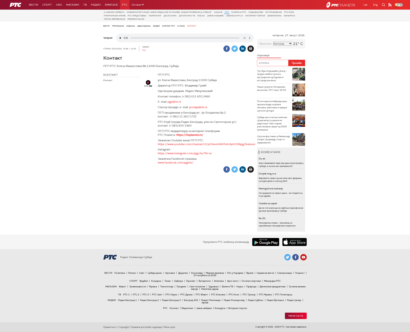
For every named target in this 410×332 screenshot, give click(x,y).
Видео (156, 26)
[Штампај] (250, 48)
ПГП (227, 12)
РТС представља (137, 15)
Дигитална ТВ (187, 15)
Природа (251, 286)
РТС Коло (234, 294)
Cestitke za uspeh (268, 203)
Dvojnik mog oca (267, 173)
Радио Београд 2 (149, 300)
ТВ (85, 4)
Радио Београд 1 (127, 300)
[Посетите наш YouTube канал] (303, 257)
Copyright (124, 327)
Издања (130, 26)
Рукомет (190, 280)
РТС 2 (136, 294)
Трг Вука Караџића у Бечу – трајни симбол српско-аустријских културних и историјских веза (272, 76)
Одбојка (178, 280)
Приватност (110, 327)
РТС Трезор (249, 294)
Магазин (72, 4)
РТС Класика (218, 294)
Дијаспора (170, 15)
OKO (59, 4)
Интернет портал (255, 15)
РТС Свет (157, 294)
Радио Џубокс (255, 300)
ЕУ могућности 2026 (205, 275)
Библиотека (275, 15)
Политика (119, 272)
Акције (218, 12)
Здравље (213, 286)
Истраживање (273, 12)
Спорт (47, 4)
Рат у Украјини (235, 272)
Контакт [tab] (110, 75)
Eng (375, 4)
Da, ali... (262, 158)
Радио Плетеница (211, 300)
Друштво (183, 272)
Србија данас (155, 272)
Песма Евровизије (114, 19)
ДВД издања (144, 26)
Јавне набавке (215, 15)
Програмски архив (114, 15)
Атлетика (219, 280)
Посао (201, 15)
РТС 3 (145, 294)
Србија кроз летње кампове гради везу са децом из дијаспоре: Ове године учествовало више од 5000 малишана (272, 123)
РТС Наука (171, 294)
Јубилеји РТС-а (234, 15)
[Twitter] (234, 48)
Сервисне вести (265, 272)
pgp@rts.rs (174, 101)
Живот (122, 286)
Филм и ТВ (227, 286)
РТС (124, 4)
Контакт (191, 26)
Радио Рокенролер (234, 300)
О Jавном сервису (114, 12)
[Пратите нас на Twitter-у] (287, 257)
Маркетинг (155, 15)
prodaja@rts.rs (198, 107)
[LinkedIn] (242, 48)
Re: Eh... (263, 218)
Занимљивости (137, 286)
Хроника (170, 272)
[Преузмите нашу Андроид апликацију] (265, 242)
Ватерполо (205, 280)
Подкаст (300, 272)
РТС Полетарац (283, 294)
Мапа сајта (295, 315)
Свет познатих (197, 286)
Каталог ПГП (168, 26)
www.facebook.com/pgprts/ (175, 162)
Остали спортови (251, 280)
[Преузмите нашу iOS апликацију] (294, 242)
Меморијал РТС (272, 280)
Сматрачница (284, 272)
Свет (141, 272)
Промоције (118, 26)
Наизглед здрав (209, 288)
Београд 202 (191, 300)
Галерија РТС (238, 12)
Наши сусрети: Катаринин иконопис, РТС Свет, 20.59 (271, 88)
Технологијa (166, 286)
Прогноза (265, 43)
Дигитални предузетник (273, 286)
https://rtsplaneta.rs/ (189, 135)
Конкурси (289, 15)
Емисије (111, 4)
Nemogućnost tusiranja (271, 188)
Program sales (135, 19)
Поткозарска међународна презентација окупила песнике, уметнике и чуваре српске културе (272, 106)
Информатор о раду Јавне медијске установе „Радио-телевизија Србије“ (169, 12)
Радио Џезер (294, 300)
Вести (33, 4)
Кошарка (156, 280)
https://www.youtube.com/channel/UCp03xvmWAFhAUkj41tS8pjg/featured (207, 144)
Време (249, 272)
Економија (197, 272)
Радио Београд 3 (171, 300)
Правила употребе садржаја (146, 327)
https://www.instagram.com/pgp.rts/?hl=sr (185, 153)
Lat (365, 4)
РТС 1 (126, 294)
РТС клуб (289, 12)
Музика (153, 286)
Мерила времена (215, 272)
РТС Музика (265, 294)
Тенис (167, 280)
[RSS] (390, 5)
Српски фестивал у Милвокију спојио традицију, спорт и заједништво (273, 139)
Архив (205, 302)
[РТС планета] (341, 5)
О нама (181, 26)
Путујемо (181, 286)
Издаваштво (256, 12)
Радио (96, 4)
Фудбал (143, 280)
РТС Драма (186, 294)
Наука (239, 286)
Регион (132, 272)
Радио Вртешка (275, 300)
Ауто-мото (232, 280)
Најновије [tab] (263, 55)
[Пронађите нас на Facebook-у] (295, 257)
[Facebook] (226, 48)
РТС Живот (202, 294)
